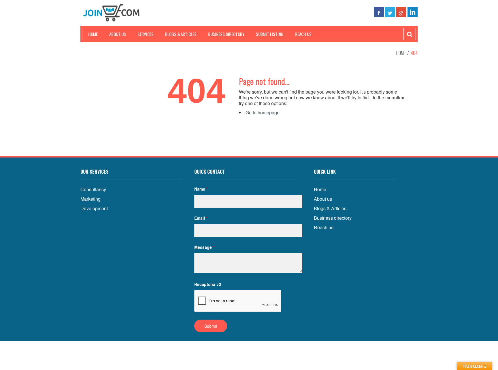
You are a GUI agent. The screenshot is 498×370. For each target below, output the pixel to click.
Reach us (303, 34)
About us (117, 34)
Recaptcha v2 (207, 284)
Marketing (90, 199)
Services (145, 34)
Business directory (333, 218)
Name (201, 189)
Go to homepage (263, 112)
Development (94, 208)
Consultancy (93, 189)
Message (204, 247)
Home (93, 34)
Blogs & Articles (181, 34)
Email (200, 218)
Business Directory (226, 34)
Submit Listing (270, 34)
